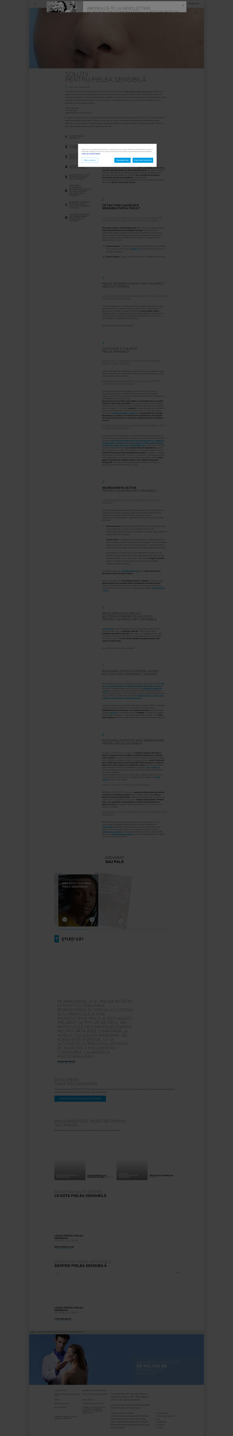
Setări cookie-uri (90, 160)
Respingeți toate (122, 160)
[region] (117, 155)
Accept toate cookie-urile (143, 160)
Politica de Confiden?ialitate (91, 153)
